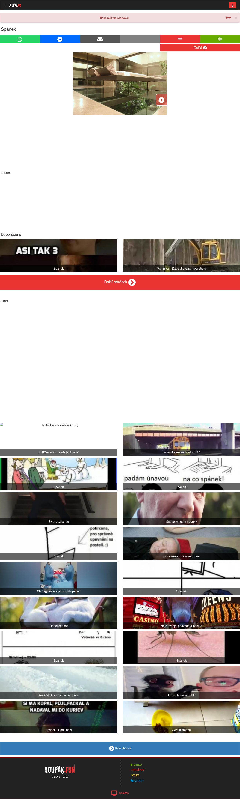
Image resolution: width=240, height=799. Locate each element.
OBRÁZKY (137, 770)
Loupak (15, 4)
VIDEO (138, 765)
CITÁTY (139, 780)
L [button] (232, 5)
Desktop (124, 793)
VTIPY (135, 775)
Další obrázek (116, 281)
